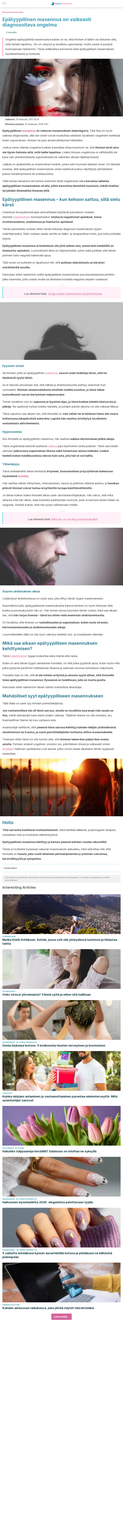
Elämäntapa (9, 936)
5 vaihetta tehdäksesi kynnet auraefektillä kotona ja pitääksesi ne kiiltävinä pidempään (57, 1255)
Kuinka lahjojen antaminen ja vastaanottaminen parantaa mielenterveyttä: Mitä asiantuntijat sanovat (59, 1098)
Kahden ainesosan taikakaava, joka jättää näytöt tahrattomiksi (48, 1308)
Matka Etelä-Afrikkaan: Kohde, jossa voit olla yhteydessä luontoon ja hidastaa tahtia (59, 941)
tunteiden (8, 748)
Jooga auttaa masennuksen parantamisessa (75, 293)
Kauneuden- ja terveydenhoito (19, 1042)
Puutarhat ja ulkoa (13, 1148)
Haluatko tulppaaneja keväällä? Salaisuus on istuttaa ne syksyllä (49, 1151)
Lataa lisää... (61, 1316)
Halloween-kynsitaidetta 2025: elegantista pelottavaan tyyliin (47, 1202)
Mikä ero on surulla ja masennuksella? (74, 519)
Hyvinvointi (8, 991)
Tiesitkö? (7, 1093)
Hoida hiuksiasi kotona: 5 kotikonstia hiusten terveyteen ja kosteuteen (53, 1045)
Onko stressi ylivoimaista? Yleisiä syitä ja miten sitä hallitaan (46, 994)
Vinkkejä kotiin (11, 1305)
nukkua (52, 446)
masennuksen (21, 217)
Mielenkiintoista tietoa (13, 12)
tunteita (23, 476)
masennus (29, 130)
